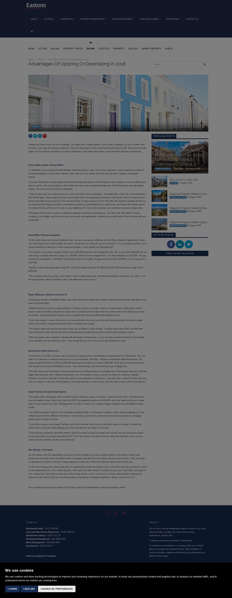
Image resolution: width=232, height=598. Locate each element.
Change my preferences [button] (57, 589)
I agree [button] (12, 589)
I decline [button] (29, 589)
